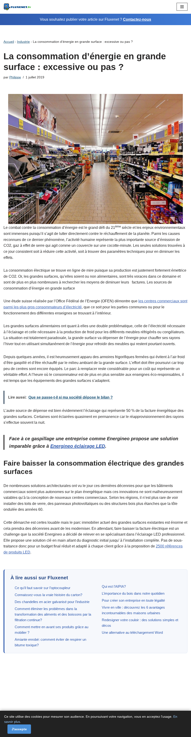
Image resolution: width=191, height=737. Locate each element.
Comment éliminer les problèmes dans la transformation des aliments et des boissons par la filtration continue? (53, 614)
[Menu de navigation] (182, 7)
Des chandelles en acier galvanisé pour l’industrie (52, 602)
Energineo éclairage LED (77, 446)
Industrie (23, 41)
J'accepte (19, 729)
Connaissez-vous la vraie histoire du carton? (48, 595)
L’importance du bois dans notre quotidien (133, 593)
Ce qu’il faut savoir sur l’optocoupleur (42, 588)
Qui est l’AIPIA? (114, 586)
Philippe (15, 77)
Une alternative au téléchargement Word (132, 632)
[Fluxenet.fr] (17, 6)
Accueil (8, 41)
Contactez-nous (137, 19)
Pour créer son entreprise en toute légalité (133, 600)
